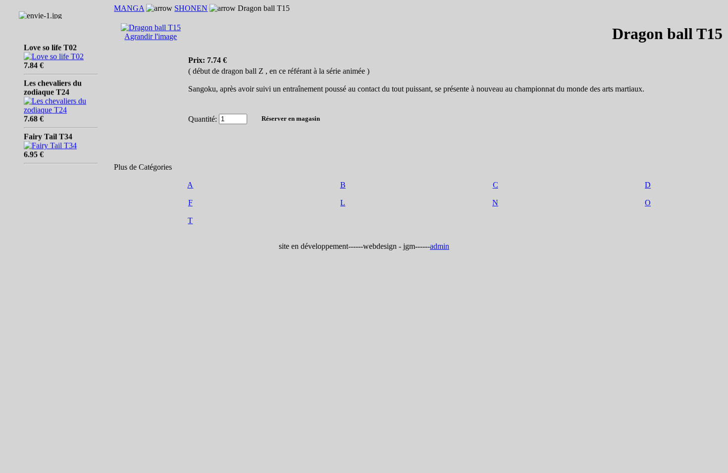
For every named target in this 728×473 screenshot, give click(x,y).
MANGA (129, 8)
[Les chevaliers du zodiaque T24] (61, 107)
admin (439, 246)
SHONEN (191, 8)
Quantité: (202, 118)
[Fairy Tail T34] (50, 143)
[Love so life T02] (54, 53)
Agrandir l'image (150, 36)
